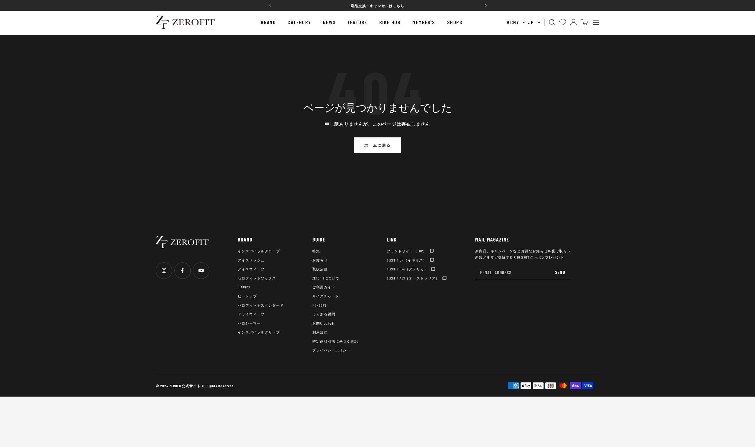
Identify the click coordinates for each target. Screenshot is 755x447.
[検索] (552, 22)
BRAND (268, 22)
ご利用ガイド (323, 287)
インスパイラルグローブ (259, 251)
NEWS (329, 22)
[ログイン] (573, 22)
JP (532, 22)
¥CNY (514, 22)
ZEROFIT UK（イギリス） (406, 260)
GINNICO (244, 287)
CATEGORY (299, 22)
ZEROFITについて (326, 278)
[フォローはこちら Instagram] (164, 270)
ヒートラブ (247, 296)
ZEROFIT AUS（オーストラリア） (413, 278)
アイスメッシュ (251, 260)
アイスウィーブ (251, 269)
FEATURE (357, 22)
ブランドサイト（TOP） (407, 251)
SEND (560, 272)
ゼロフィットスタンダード (261, 305)
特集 (316, 251)
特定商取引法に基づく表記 (335, 341)
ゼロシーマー (249, 323)
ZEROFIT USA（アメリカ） (407, 269)
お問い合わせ (323, 323)
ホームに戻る (377, 145)
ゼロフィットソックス (257, 278)
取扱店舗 (320, 269)
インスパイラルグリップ (259, 332)
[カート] (585, 22)
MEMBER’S (423, 22)
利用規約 (320, 332)
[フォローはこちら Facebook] (182, 270)
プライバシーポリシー (331, 350)
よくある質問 (323, 314)
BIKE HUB (390, 22)
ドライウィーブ (251, 314)
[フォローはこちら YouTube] (201, 270)
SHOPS (454, 22)
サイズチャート (325, 296)
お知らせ (320, 260)
